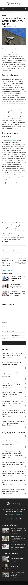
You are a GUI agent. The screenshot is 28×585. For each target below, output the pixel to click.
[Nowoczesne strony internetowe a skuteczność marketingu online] (5, 538)
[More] (22, 250)
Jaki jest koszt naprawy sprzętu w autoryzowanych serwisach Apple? (8, 263)
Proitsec (6, 26)
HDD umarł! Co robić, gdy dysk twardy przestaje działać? (17, 278)
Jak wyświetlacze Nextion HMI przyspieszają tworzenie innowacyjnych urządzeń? (11, 364)
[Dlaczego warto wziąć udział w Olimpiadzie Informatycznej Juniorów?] (5, 530)
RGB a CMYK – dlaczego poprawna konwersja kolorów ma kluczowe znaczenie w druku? (13, 443)
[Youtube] (20, 518)
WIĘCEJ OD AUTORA (7, 273)
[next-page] (15, 299)
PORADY (11, 13)
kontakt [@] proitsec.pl (17, 514)
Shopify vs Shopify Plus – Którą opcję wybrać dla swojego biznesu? (17, 574)
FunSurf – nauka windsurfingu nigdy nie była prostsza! (20, 262)
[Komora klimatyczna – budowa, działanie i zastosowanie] (5, 286)
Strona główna (5, 13)
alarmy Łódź (12, 140)
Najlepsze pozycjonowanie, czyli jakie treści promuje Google (18, 558)
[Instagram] (11, 518)
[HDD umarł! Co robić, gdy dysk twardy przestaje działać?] (5, 278)
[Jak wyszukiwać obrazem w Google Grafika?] (5, 566)
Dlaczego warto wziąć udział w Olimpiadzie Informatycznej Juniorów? (18, 530)
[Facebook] (7, 518)
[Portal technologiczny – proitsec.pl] (14, 3)
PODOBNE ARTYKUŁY (8, 271)
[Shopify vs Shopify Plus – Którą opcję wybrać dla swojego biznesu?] (5, 574)
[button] (2, 9)
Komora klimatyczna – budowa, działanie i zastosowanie (16, 286)
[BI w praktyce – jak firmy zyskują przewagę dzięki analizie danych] (5, 293)
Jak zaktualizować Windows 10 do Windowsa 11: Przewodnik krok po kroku (18, 546)
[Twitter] (16, 518)
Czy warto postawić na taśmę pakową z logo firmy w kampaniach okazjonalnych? (14, 423)
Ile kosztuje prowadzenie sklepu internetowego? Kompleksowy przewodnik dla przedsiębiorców (12, 453)
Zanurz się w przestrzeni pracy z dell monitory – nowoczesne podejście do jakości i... (13, 412)
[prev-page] (12, 299)
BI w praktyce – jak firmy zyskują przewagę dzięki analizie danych (17, 293)
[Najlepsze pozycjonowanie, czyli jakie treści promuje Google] (5, 559)
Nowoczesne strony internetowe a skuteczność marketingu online (18, 538)
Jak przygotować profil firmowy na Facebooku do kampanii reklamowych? (13, 375)
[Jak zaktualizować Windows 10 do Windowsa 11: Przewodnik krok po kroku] (5, 546)
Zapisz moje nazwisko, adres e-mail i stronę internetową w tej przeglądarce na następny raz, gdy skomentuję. (14, 337)
